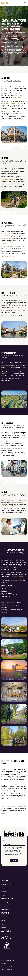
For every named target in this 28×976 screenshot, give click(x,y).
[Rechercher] (21, 3)
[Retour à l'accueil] (4, 3)
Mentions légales (5, 963)
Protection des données (7, 966)
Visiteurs (3, 895)
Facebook (4, 917)
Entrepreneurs (5, 888)
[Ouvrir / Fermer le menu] (25, 3)
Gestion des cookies (6, 969)
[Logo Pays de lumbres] (14, 937)
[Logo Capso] (14, 945)
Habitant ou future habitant (8, 884)
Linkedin (3, 927)
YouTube (3, 924)
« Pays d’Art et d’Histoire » (8, 256)
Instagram (4, 920)
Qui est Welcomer (6, 906)
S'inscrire (14, 860)
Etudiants (3, 891)
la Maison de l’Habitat (16, 580)
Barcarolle (5, 111)
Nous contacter (5, 909)
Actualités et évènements (8, 902)
